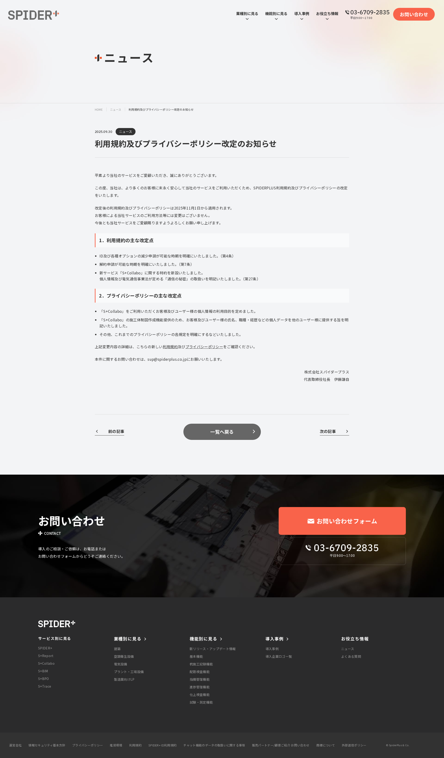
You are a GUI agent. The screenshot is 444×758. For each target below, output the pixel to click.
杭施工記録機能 (201, 664)
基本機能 (196, 656)
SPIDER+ (45, 648)
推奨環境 (116, 745)
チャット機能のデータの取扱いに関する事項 (214, 745)
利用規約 (170, 346)
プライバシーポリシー (204, 346)
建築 (117, 648)
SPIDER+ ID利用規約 (162, 745)
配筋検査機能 (200, 671)
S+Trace (44, 686)
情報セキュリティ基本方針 (46, 745)
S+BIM (43, 671)
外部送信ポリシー (354, 745)
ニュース (115, 109)
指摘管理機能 (200, 679)
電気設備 (120, 664)
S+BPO (43, 678)
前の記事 (116, 431)
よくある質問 (351, 656)
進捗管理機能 (200, 687)
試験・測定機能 (201, 702)
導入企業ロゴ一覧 (278, 656)
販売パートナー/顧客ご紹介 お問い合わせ (280, 745)
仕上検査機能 (200, 694)
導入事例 (272, 648)
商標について (325, 745)
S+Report (46, 655)
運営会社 (15, 745)
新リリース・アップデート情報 (213, 648)
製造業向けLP (124, 679)
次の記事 (328, 431)
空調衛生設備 (124, 656)
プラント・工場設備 (129, 671)
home (99, 109)
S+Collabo (46, 663)
